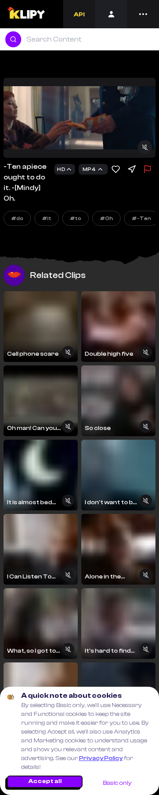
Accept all (45, 781)
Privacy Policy (101, 758)
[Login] (111, 14)
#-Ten (141, 218)
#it (46, 218)
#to (75, 218)
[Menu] (143, 14)
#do (17, 218)
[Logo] (26, 14)
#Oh (106, 218)
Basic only (117, 783)
